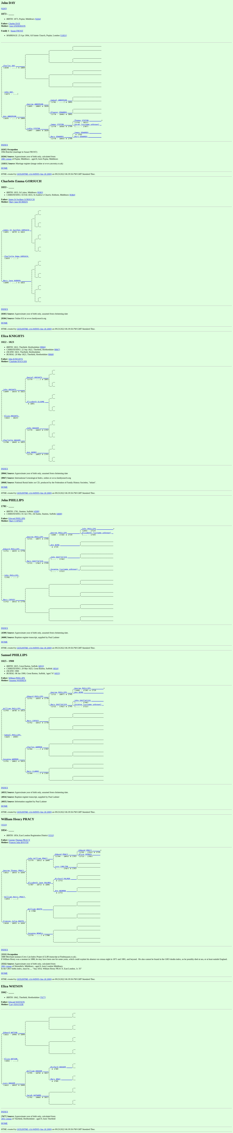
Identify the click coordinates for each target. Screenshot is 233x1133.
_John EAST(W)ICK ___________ (65, 557)
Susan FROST (17, 31)
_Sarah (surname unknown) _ (87, 124)
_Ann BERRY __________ (37, 452)
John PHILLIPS (11, 575)
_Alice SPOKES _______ (89, 854)
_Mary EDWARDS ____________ (87, 137)
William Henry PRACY (15, 897)
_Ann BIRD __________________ (65, 545)
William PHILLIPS (16, 678)
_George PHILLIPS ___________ (65, 533)
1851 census (6, 1119)
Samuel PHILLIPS (13, 735)
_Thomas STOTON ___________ (87, 120)
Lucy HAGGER (16, 1004)
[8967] (57, 349)
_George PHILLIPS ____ (37, 537)
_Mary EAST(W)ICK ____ (37, 561)
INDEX (4, 145)
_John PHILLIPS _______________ (97, 529)
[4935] (57, 673)
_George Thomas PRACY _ (14, 870)
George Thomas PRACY (19, 840)
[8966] (43, 347)
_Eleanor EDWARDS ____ (61, 112)
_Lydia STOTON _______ (37, 128)
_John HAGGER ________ (37, 428)
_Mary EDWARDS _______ (61, 137)
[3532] (51, 835)
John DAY (9, 92)
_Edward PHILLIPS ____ (13, 549)
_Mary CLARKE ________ (37, 771)
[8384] (72, 195)
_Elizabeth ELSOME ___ (37, 402)
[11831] (63, 35)
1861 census (6, 966)
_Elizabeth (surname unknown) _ (97, 533)
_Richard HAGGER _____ (61, 1067)
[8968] (51, 354)
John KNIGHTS (15, 359)
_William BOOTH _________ (40, 909)
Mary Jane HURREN (18, 202)
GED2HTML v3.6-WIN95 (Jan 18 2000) (34, 174)
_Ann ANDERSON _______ (13, 116)
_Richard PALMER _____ (65, 879)
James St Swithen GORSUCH (21, 199)
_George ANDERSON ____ (37, 104)
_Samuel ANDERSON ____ (61, 100)
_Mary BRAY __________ (61, 1079)
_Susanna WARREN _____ (13, 759)
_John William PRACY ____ (40, 858)
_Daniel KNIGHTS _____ (37, 377)
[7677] (43, 997)
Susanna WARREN (17, 680)
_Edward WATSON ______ (13, 1032)
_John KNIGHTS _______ (13, 390)
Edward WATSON (16, 1002)
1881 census (6, 159)
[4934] (55, 668)
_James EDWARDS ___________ (87, 132)
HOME (4, 168)
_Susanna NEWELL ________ (40, 933)
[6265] (4, 8)
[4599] (36, 511)
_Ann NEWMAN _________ (65, 891)
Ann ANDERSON (17, 26)
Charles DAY (14, 23)
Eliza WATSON (11, 1059)
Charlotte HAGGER (18, 361)
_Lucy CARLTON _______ (65, 866)
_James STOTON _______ (61, 124)
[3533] (4, 825)
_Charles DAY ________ (13, 66)
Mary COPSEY (16, 521)
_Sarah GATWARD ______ (37, 1095)
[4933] (41, 666)
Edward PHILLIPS (16, 518)
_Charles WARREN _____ (37, 747)
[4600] (59, 514)
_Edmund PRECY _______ (89, 850)
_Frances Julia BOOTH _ (14, 921)
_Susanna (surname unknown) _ (65, 569)
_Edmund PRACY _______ (65, 854)
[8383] (40, 192)
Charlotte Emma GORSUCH (16, 256)
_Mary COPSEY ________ (13, 600)
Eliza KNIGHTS (11, 416)
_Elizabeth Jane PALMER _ (40, 883)
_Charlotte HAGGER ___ (13, 440)
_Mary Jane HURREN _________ (16, 281)
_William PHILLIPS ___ (13, 709)
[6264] (38, 19)
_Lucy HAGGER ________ (13, 1083)
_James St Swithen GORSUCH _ (16, 230)
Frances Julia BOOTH (18, 842)
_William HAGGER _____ (37, 1071)
